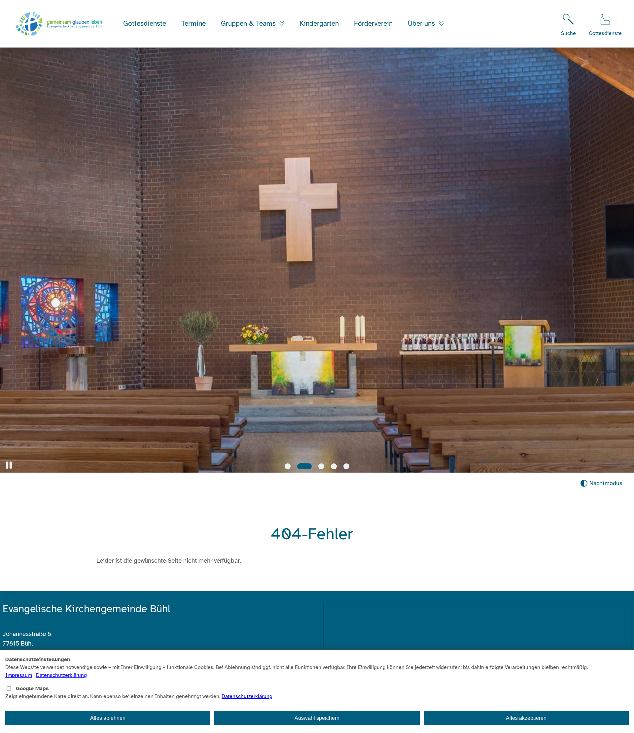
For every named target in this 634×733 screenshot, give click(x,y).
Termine (193, 23)
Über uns (422, 23)
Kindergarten (319, 23)
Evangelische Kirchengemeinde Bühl (86, 608)
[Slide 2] (300, 466)
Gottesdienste (144, 23)
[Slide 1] (288, 466)
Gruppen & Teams (249, 23)
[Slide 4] (334, 466)
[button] (9, 465)
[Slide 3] (317, 466)
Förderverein (373, 23)
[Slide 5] (346, 466)
